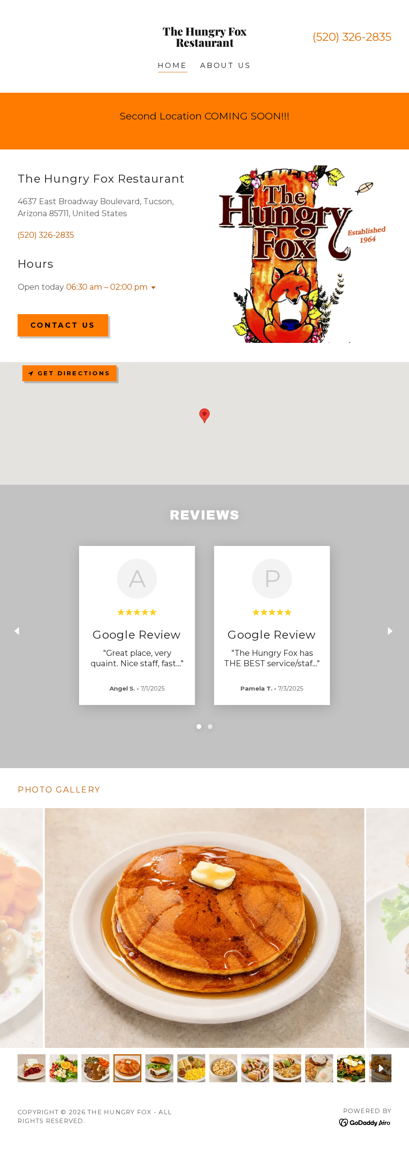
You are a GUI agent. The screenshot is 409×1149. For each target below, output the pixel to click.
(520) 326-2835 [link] (351, 37)
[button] (152, 288)
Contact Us (62, 325)
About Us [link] (225, 65)
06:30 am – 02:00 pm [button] (107, 287)
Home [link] (172, 65)
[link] (204, 44)
